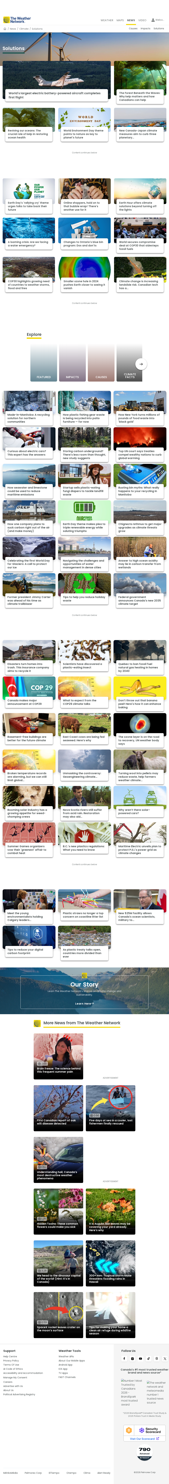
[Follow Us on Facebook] (124, 1359)
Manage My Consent (15, 1377)
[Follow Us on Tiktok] (149, 1359)
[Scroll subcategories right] (141, 364)
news (13, 28)
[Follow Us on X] (165, 1359)
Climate (24, 28)
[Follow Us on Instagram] (132, 1359)
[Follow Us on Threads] (157, 1359)
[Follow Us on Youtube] (140, 1359)
